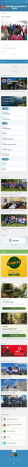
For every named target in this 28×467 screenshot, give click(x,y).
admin (3, 19)
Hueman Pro (19, 460)
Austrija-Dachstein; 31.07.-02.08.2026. (8, 392)
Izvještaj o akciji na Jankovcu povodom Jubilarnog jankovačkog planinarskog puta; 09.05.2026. (11, 193)
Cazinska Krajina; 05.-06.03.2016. (10, 48)
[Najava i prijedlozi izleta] (14, 318)
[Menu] (26, 1)
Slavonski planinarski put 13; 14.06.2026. (9, 408)
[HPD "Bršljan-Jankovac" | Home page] (14, 7)
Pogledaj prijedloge (14, 335)
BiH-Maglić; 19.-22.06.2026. (6, 376)
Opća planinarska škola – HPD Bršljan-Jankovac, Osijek (12, 91)
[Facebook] (26, 61)
